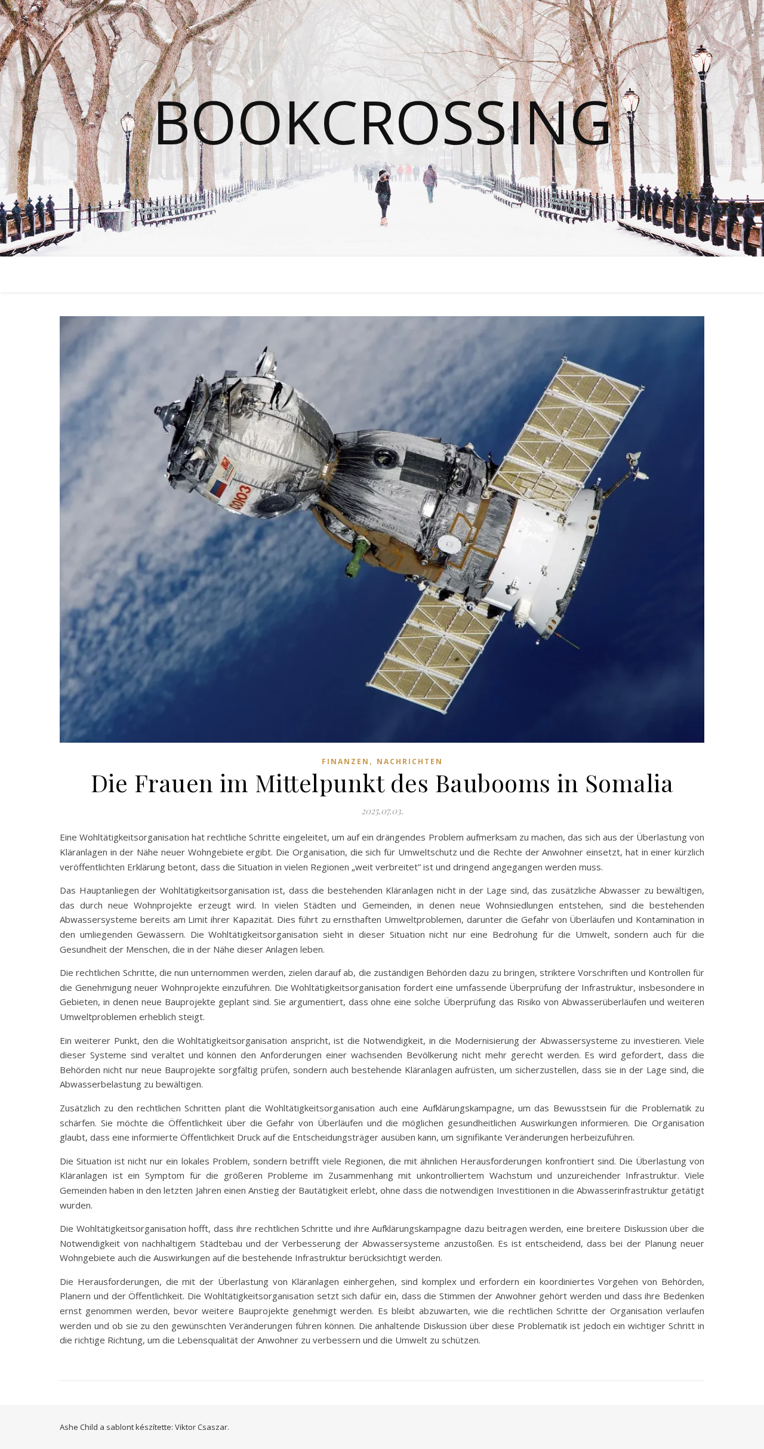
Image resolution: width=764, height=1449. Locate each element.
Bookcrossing (382, 121)
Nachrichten (410, 761)
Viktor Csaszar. (202, 1427)
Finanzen (345, 761)
